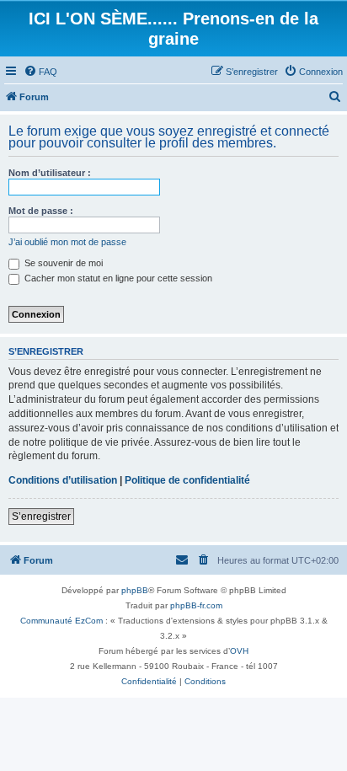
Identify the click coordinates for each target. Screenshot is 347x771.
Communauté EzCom (61, 620)
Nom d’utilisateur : (49, 173)
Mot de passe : (40, 211)
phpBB (134, 590)
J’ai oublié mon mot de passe (67, 242)
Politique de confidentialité (187, 480)
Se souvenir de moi (62, 263)
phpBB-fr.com (196, 605)
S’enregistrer (41, 516)
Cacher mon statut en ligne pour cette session (117, 278)
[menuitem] (40, 72)
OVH (239, 651)
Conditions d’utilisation (62, 480)
